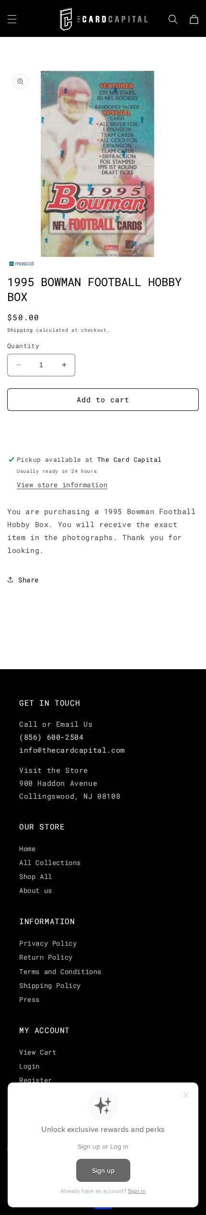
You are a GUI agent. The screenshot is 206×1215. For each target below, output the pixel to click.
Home (27, 848)
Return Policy (46, 957)
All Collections (50, 862)
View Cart (37, 1052)
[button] (12, 19)
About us (35, 890)
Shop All (35, 876)
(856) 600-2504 (51, 737)
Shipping (20, 330)
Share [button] (28, 579)
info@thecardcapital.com (72, 750)
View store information (62, 484)
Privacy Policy (48, 943)
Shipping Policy (50, 985)
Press (29, 999)
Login (29, 1066)
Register (35, 1079)
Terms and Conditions (60, 971)
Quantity (23, 345)
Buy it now (103, 427)
